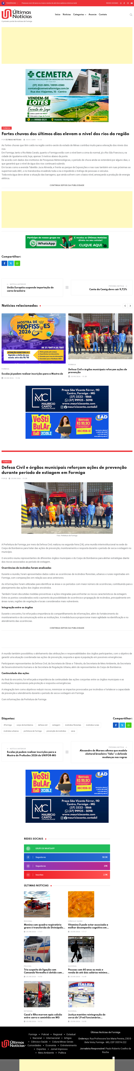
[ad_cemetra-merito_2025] (67, 81)
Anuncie (92, 15)
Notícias (67, 15)
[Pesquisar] (131, 14)
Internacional (53, 1038)
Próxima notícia (116, 286)
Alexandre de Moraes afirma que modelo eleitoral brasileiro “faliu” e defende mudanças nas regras (103, 754)
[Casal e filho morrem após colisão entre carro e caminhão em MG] (37, 994)
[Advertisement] (67, 45)
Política (62, 1052)
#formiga (8, 725)
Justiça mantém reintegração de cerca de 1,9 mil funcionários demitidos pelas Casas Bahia (86, 1018)
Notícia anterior (18, 284)
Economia (51, 1045)
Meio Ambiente (46, 1052)
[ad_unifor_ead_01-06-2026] (67, 425)
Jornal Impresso (59, 1049)
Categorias (78, 15)
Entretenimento (68, 1045)
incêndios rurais (92, 725)
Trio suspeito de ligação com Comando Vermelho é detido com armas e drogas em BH (43, 973)
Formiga (5, 369)
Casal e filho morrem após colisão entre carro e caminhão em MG (46, 3)
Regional (28, 921)
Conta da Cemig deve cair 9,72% (108, 289)
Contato (103, 15)
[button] (125, 305)
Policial (28, 966)
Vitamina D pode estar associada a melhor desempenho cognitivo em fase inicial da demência (88, 928)
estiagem (56, 725)
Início (57, 15)
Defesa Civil (42, 725)
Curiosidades (34, 1045)
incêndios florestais (73, 725)
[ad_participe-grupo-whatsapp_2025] (67, 241)
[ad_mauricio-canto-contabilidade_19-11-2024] (67, 398)
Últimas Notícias (13, 140)
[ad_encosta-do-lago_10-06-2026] (67, 108)
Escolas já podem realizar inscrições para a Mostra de (32, 374)
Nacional (72, 966)
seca (73, 731)
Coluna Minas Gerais (62, 1041)
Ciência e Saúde (75, 921)
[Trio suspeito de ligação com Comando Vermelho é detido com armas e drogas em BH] (37, 949)
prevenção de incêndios (56, 731)
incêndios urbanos (11, 731)
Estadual (28, 1011)
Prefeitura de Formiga (33, 731)
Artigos (68, 1038)
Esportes (41, 1049)
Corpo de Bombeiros (25, 725)
